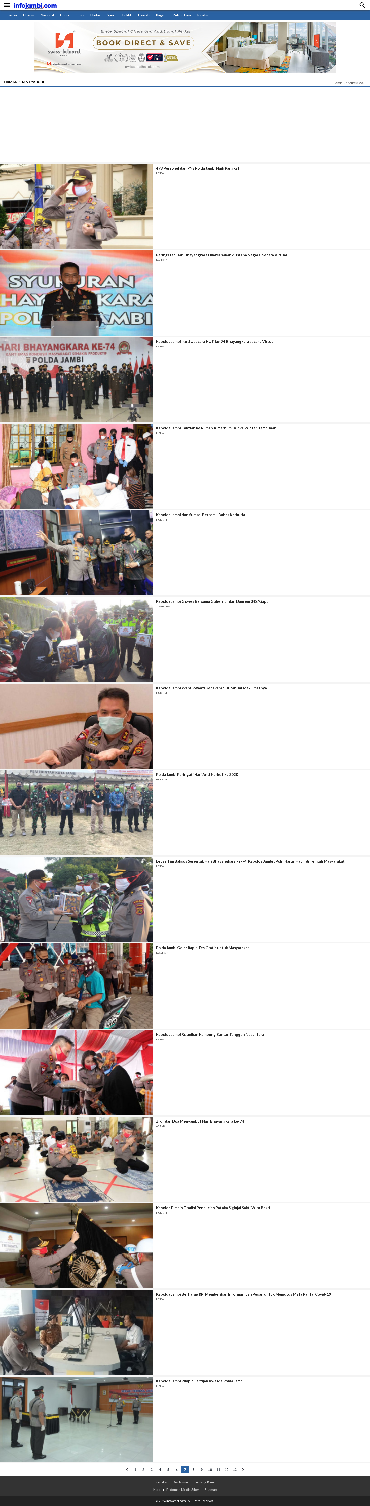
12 (227, 1470)
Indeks (202, 15)
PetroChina (182, 15)
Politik (127, 15)
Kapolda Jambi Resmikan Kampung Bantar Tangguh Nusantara (210, 1034)
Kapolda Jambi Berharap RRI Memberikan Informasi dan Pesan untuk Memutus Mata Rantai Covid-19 (243, 1294)
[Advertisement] (185, 124)
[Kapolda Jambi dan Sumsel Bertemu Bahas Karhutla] (76, 552)
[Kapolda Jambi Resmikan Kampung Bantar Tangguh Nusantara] (76, 1072)
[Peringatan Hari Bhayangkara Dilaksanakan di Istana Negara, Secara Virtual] (76, 293)
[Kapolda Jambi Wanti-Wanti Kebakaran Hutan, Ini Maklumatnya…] (76, 726)
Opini (80, 15)
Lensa (12, 15)
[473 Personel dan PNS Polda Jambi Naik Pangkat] (76, 206)
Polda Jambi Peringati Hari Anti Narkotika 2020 (197, 774)
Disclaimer (180, 1482)
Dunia (64, 15)
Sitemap (211, 1490)
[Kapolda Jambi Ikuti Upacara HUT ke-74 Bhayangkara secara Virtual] (76, 379)
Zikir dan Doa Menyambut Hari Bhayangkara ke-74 (200, 1121)
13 (235, 1470)
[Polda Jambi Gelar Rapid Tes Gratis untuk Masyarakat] (76, 986)
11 (218, 1470)
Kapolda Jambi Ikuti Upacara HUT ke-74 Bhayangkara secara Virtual (215, 341)
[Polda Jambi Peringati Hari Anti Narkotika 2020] (76, 812)
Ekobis (95, 15)
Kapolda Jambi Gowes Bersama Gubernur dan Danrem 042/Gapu (212, 601)
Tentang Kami (204, 1482)
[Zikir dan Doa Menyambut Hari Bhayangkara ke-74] (76, 1159)
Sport (111, 15)
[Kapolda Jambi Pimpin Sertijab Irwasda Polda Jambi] (76, 1419)
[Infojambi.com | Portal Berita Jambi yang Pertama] (35, 5)
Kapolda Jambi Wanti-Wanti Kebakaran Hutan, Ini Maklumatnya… (213, 688)
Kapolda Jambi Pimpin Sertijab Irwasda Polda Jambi (200, 1381)
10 (210, 1470)
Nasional (47, 15)
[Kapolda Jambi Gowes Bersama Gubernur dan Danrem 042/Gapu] (76, 639)
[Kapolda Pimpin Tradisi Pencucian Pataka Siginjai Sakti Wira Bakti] (76, 1245)
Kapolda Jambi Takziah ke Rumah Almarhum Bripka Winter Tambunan (216, 428)
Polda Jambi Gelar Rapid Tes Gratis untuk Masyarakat (202, 947)
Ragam (161, 15)
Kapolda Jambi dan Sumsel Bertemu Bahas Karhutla (200, 514)
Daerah (144, 15)
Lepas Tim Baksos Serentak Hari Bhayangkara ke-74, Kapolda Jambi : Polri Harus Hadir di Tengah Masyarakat (250, 861)
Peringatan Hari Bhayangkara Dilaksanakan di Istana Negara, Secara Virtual (221, 255)
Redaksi (161, 1482)
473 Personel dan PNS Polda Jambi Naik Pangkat (197, 168)
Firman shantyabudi (24, 82)
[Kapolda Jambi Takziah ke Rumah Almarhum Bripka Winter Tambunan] (76, 466)
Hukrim (28, 15)
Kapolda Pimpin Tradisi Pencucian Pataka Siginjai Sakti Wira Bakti (213, 1207)
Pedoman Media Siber (182, 1490)
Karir (157, 1490)
